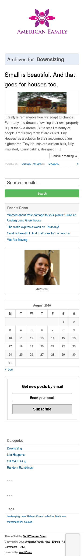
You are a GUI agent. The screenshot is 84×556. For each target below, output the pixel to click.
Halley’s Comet (35, 516)
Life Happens (15, 455)
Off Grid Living (16, 461)
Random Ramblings (20, 467)
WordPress (25, 552)
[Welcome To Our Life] (42, 24)
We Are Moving (17, 240)
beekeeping (13, 516)
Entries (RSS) (60, 541)
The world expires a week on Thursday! (33, 227)
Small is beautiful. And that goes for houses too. (39, 233)
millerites (49, 516)
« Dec (9, 369)
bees (23, 516)
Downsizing (14, 448)
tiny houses (26, 522)
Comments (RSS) (15, 547)
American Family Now (38, 541)
